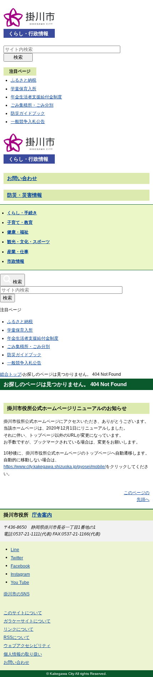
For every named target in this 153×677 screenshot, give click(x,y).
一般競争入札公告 (28, 121)
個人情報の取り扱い (23, 654)
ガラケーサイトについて (27, 621)
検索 (18, 57)
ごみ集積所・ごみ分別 (32, 105)
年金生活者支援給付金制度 (36, 96)
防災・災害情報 (24, 195)
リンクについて (18, 629)
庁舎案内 (42, 515)
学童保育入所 (23, 88)
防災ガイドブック (28, 113)
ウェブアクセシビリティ (27, 645)
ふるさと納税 (23, 80)
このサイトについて (23, 612)
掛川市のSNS (17, 593)
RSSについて (17, 637)
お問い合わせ (22, 178)
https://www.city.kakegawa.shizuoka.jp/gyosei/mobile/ (55, 466)
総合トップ (10, 374)
